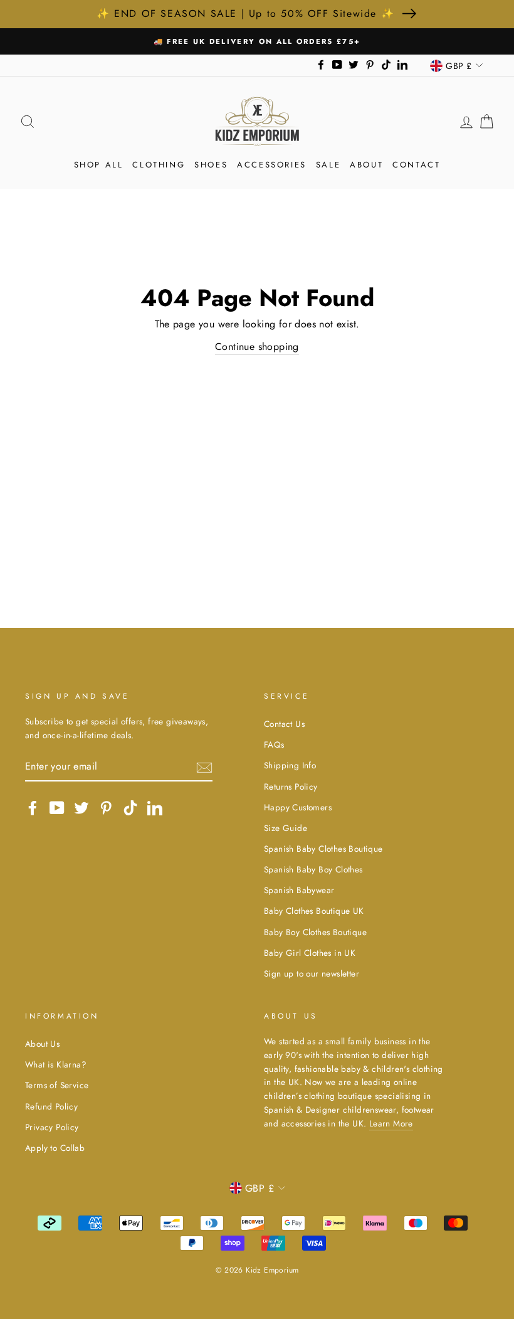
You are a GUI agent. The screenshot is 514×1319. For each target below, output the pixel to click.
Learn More (391, 1123)
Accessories (272, 165)
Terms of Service (56, 1085)
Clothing (158, 165)
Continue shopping (257, 346)
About (366, 165)
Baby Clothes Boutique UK (314, 910)
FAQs (274, 744)
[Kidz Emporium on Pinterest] (105, 807)
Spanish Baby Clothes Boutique (323, 848)
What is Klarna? (56, 1064)
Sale (328, 165)
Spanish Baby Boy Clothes (313, 869)
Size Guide (285, 828)
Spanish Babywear (299, 890)
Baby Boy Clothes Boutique (315, 932)
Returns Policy (291, 786)
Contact (416, 165)
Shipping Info (290, 765)
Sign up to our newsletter (311, 973)
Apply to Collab (55, 1148)
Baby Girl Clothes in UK (309, 952)
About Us (42, 1043)
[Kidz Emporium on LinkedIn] (154, 807)
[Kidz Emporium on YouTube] (57, 807)
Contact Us (284, 724)
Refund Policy (51, 1106)
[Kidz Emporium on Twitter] (81, 807)
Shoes (211, 165)
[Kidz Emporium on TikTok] (130, 807)
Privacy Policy (52, 1127)
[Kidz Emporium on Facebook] (32, 807)
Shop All (98, 165)
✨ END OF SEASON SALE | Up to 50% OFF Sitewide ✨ (245, 13)
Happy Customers (298, 807)
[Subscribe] (204, 766)
